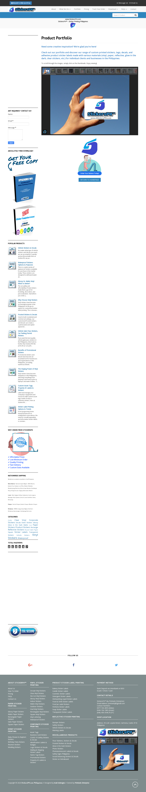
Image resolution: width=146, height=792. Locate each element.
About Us (11, 688)
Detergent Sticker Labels (61, 696)
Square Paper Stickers (16, 724)
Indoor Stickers (35, 701)
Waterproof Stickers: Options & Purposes (25, 263)
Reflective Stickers (16, 529)
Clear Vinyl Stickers (37, 693)
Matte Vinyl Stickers (37, 704)
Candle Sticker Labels (60, 691)
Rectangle (34, 527)
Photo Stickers (57, 748)
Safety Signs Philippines (61, 754)
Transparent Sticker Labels (62, 712)
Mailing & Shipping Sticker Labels (37, 751)
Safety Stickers (57, 725)
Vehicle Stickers (23, 535)
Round (27, 530)
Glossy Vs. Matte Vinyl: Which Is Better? (26, 282)
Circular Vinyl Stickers (38, 691)
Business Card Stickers (38, 735)
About (53, 9)
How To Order (13, 691)
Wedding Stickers (14, 747)
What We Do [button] (64, 9)
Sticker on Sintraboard (60, 759)
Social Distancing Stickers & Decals (65, 756)
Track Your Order (98, 9)
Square (10, 532)
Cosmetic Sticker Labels (61, 694)
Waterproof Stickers (37, 720)
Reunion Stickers (14, 745)
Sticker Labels (21, 532)
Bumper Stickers (58, 722)
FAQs (10, 696)
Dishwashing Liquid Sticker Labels (64, 699)
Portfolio (77, 9)
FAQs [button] (123, 9)
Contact (133, 9)
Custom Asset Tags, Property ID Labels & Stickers (26, 388)
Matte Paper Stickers (15, 714)
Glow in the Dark (15, 525)
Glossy (35, 522)
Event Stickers (27, 522)
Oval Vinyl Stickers (36, 709)
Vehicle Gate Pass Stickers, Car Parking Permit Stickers (28, 333)
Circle (10, 520)
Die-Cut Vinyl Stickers (38, 696)
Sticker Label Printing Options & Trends (25, 408)
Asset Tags (34, 732)
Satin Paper (34, 530)
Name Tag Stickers (37, 755)
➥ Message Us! (122, 3)
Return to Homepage (89, 180)
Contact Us (12, 699)
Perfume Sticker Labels (60, 707)
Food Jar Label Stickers (60, 704)
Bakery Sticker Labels (60, 688)
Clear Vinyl (20, 520)
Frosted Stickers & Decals (27, 314)
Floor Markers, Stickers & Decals (64, 741)
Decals (18, 522)
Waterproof (23, 538)
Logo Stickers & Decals (38, 747)
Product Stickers (23, 527)
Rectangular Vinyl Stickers (39, 712)
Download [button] (112, 9)
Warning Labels (58, 730)
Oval (30, 525)
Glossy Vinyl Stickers (37, 699)
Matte (25, 525)
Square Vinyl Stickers (37, 714)
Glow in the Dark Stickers (61, 746)
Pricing (86, 9)
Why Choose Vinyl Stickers (27, 300)
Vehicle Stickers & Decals (27, 248)
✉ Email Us (133, 3)
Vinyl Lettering (35, 717)
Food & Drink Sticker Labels (62, 701)
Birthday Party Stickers (16, 742)
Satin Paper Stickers (15, 722)
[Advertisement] (23, 70)
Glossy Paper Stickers (16, 712)
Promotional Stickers (38, 757)
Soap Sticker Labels (59, 709)
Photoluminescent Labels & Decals (65, 751)
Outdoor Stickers (36, 706)
